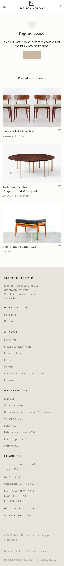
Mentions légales (13, 551)
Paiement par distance (16, 439)
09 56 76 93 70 (12, 477)
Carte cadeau (11, 445)
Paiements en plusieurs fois (19, 432)
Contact (8, 366)
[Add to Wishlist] (59, 130)
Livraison (9, 398)
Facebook (10, 321)
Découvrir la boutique (20, 509)
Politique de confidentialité (18, 559)
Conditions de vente (36, 551)
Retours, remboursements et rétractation (27, 412)
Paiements (10, 425)
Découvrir (7, 135)
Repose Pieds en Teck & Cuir (19, 247)
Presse (8, 360)
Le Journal (10, 340)
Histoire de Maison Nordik (18, 346)
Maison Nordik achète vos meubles (24, 373)
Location (9, 380)
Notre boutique (12, 353)
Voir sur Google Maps (19, 515)
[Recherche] (60, 6)
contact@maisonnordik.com (20, 483)
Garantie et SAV (12, 419)
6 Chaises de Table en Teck (18, 131)
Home (34, 55)
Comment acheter (14, 405)
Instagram (10, 314)
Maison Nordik (19, 278)
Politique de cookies (46, 559)
